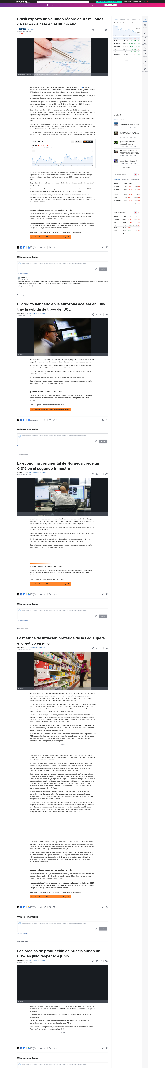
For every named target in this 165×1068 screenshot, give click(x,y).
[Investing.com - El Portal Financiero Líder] (23, 2)
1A (45, 151)
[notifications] (144, 1)
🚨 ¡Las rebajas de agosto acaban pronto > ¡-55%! (109, 1)
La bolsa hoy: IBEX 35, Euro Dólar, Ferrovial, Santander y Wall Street (128, 160)
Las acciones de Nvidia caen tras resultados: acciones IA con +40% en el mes (129, 134)
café (81, 87)
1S (36, 151)
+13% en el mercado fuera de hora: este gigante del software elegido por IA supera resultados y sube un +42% (129, 152)
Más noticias (126, 167)
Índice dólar (117, 52)
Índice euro (117, 54)
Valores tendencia (120, 213)
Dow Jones (117, 46)
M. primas (122, 19)
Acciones (134, 19)
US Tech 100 (117, 43)
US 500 (116, 40)
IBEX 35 (116, 38)
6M (42, 151)
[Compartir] (93, 30)
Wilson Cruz (24, 277)
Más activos (117, 179)
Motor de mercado (120, 175)
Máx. (51, 151)
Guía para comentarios (23, 273)
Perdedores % (135, 179)
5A (48, 151)
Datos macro (31, 29)
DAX (115, 49)
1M (39, 151)
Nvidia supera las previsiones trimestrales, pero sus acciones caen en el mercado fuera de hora (129, 143)
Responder (22, 286)
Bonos (128, 19)
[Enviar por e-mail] (50, 247)
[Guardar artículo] (97, 30)
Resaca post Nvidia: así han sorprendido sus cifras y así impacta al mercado (129, 124)
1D (33, 151)
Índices (116, 19)
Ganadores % (125, 179)
